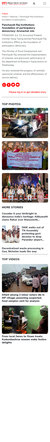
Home (4, 16)
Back (5, 13)
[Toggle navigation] (44, 3)
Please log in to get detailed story (27, 92)
